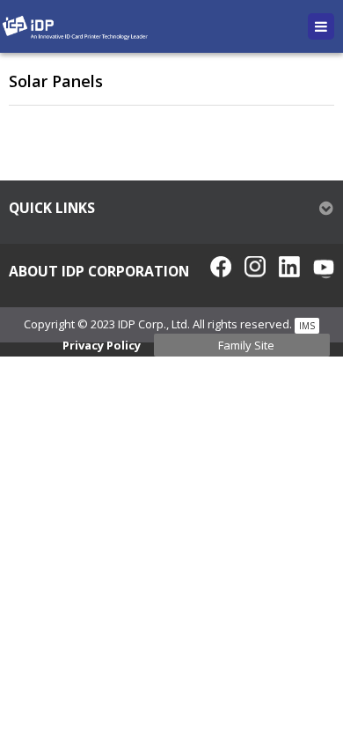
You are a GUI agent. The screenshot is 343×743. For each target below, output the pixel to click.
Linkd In (289, 266)
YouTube (323, 266)
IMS (307, 326)
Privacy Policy (101, 345)
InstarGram (255, 266)
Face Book (220, 266)
